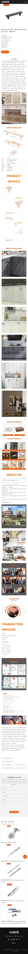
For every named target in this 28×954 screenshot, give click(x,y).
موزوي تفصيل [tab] (14, 58)
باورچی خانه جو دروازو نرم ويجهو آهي (17, 748)
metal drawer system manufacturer (8, 768)
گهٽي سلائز (4, 823)
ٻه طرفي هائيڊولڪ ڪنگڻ (12, 62)
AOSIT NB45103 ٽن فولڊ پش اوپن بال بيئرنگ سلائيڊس (12, 880)
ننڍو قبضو (13, 750)
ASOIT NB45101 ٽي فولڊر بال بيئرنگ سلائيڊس (12, 861)
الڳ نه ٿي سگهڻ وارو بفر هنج (8, 842)
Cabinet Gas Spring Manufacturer (8, 761)
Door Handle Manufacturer (7, 758)
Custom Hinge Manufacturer (7, 764)
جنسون (13, 823)
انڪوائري (5, 51)
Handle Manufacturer (21, 768)
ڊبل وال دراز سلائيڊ (6, 746)
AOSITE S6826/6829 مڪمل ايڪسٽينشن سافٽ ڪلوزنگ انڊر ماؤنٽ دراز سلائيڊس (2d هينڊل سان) (13, 922)
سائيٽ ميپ (13, 951)
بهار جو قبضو (19, 64)
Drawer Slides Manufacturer (20, 764)
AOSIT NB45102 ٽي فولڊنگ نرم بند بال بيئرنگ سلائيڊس (12, 901)
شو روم (8, 823)
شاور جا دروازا (13, 746)
